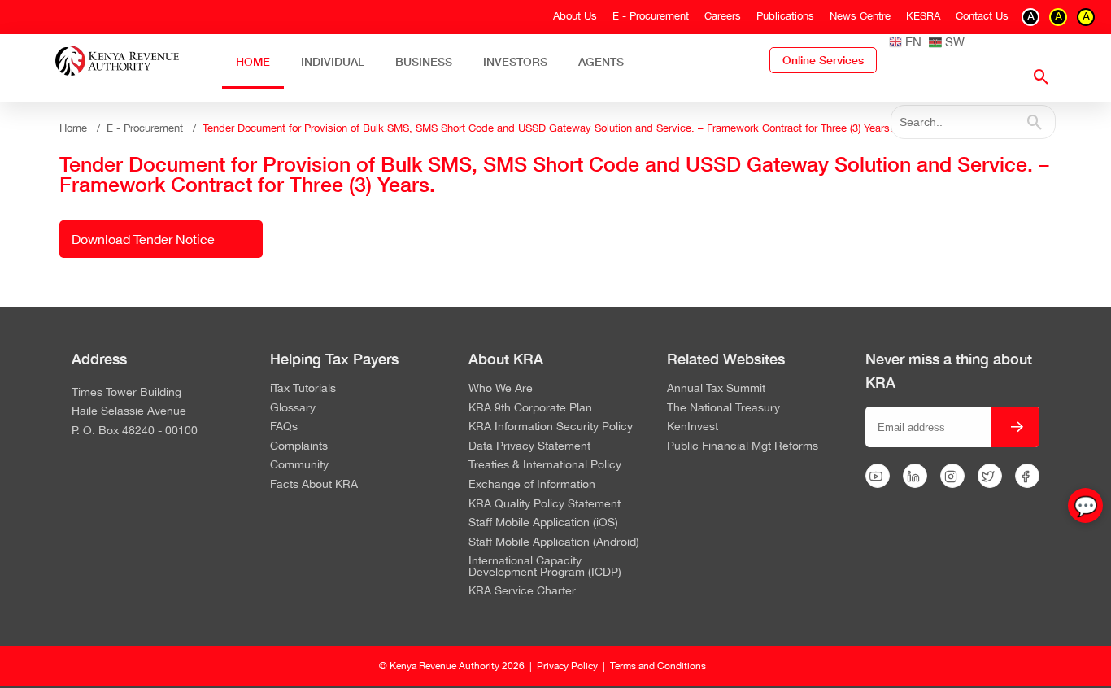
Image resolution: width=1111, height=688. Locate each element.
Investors (515, 61)
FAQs (284, 427)
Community (299, 465)
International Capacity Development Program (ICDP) (544, 566)
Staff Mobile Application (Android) (553, 542)
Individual (332, 61)
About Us (575, 16)
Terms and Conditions (658, 666)
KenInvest (692, 427)
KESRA (923, 16)
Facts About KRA (314, 484)
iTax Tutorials (303, 388)
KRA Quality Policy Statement (544, 504)
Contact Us (982, 16)
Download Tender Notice (143, 239)
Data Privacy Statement (529, 446)
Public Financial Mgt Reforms (742, 446)
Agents (601, 61)
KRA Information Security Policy (550, 427)
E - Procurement (650, 16)
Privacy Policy (567, 666)
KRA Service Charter (522, 591)
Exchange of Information (531, 484)
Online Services (823, 60)
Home (253, 61)
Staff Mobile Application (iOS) (543, 523)
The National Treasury (723, 408)
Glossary (293, 408)
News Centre (860, 16)
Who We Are (500, 388)
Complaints (299, 446)
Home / (83, 128)
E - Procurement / (155, 128)
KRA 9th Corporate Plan (530, 408)
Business (423, 61)
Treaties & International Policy (544, 465)
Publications (785, 16)
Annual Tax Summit (716, 388)
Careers (722, 16)
